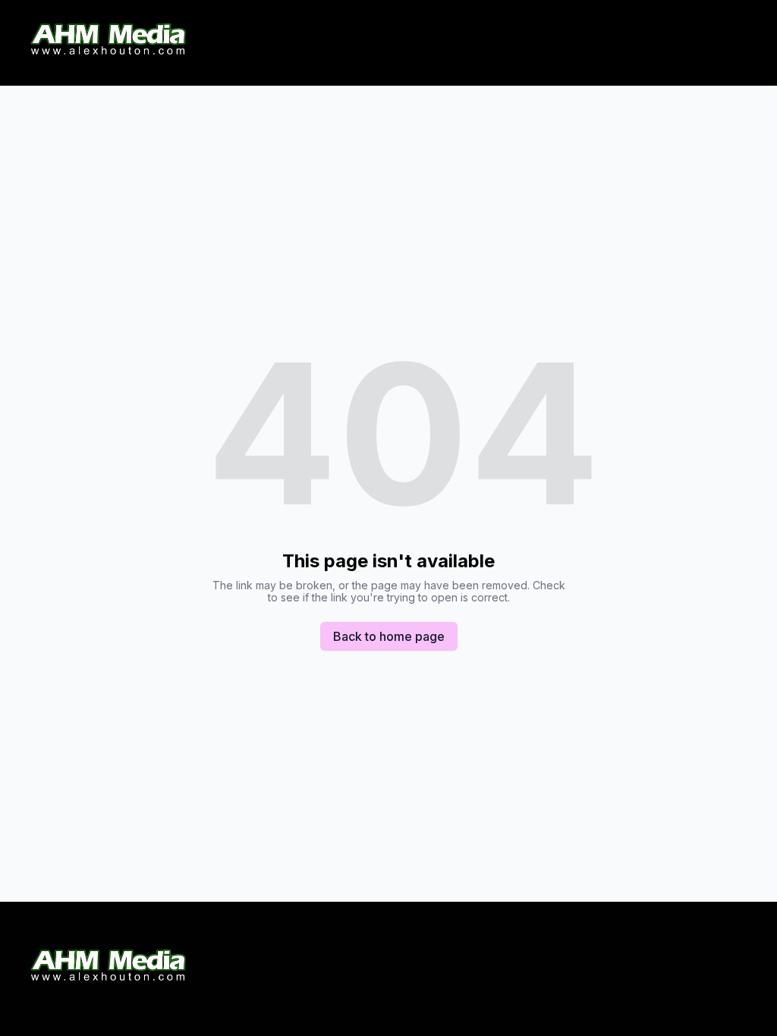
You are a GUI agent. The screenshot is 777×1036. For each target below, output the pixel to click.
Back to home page (389, 636)
